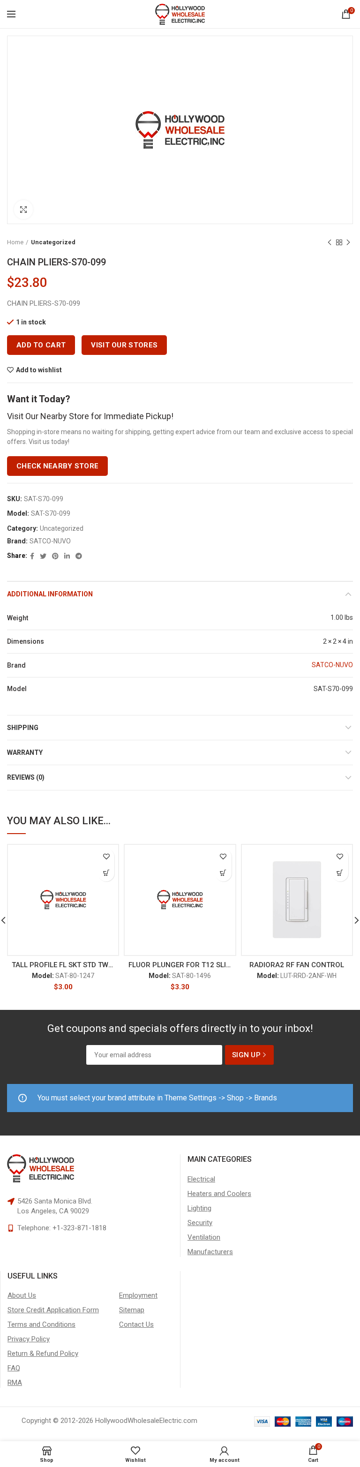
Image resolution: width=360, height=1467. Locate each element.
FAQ (14, 1368)
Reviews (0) (26, 777)
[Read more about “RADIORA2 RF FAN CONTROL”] (340, 873)
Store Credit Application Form (53, 1310)
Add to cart (41, 345)
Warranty (25, 752)
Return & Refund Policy (43, 1353)
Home (15, 242)
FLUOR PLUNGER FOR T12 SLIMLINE (179, 965)
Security (200, 1223)
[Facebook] (32, 556)
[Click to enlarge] (23, 209)
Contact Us (136, 1324)
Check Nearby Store (57, 466)
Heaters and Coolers (219, 1193)
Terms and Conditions (41, 1324)
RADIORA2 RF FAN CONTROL (296, 965)
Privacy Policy (29, 1339)
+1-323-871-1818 (79, 1228)
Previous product (329, 242)
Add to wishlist (39, 370)
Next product (348, 242)
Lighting (199, 1208)
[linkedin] (67, 556)
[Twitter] (43, 556)
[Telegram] (79, 556)
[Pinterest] (55, 556)
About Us (22, 1295)
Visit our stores (124, 345)
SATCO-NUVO (50, 541)
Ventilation (204, 1237)
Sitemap (131, 1310)
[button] (106, 873)
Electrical (201, 1179)
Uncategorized (53, 242)
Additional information (50, 594)
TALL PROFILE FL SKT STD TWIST (63, 965)
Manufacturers (210, 1252)
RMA (15, 1382)
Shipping (22, 727)
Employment (138, 1295)
